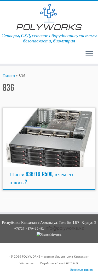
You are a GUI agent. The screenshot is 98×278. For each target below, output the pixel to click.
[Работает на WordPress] (36, 262)
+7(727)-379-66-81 (29, 228)
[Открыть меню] (89, 54)
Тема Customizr (67, 263)
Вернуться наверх (81, 270)
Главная (9, 75)
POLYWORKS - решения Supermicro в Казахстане (55, 256)
